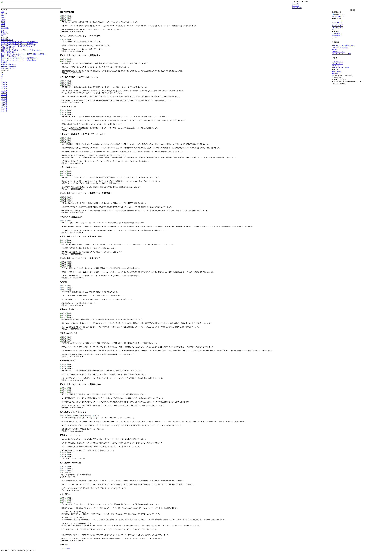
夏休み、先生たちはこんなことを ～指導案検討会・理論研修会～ (24, 54)
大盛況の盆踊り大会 (8, 48)
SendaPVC (335, 66)
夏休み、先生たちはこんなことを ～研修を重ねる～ (19, 60)
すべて (343, 14)
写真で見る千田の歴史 (340, 47)
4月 (2, 80)
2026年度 (4, 82)
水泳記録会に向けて (8, 68)
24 (334, 27)
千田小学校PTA (337, 62)
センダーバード (337, 64)
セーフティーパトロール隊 (341, 54)
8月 (2, 72)
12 (337, 24)
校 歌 (334, 50)
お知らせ (4, 13)
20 (339, 26)
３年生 (3, 20)
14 (340, 24)
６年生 (3, 26)
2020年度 (4, 95)
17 (334, 26)
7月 (2, 74)
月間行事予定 (336, 33)
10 (334, 24)
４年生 (3, 22)
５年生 (3, 24)
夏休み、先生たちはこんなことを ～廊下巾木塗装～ (19, 42)
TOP (2, 12)
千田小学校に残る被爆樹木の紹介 (343, 45)
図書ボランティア (338, 52)
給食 (2, 30)
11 (336, 24)
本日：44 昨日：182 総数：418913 (297, 6)
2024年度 (4, 86)
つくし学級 (5, 28)
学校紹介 (4, 32)
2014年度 (4, 107)
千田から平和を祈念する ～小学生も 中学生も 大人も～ (22, 50)
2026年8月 (338, 16)
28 (340, 27)
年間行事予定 (336, 35)
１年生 (3, 15)
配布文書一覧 (336, 71)
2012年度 (4, 111)
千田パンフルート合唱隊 (340, 67)
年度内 (336, 14)
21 (340, 26)
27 (339, 27)
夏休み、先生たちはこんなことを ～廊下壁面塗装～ (19, 58)
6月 (2, 76)
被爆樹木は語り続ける (8, 64)
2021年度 (4, 93)
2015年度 (4, 105)
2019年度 (4, 97)
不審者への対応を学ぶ (8, 66)
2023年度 (4, 89)
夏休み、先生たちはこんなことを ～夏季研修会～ (18, 44)
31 (334, 29)
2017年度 (4, 101)
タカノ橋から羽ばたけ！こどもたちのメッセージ (18, 46)
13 (339, 24)
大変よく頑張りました (8, 52)
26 (337, 27)
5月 (2, 78)
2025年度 (4, 84)
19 (337, 26)
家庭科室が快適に (7, 40)
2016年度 (4, 103)
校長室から (5, 34)
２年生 (3, 18)
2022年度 (4, 91)
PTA (2, 36)
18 (336, 26)
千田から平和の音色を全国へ (11, 56)
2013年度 (4, 109)
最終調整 (4, 62)
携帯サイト (336, 73)
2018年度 (4, 99)
